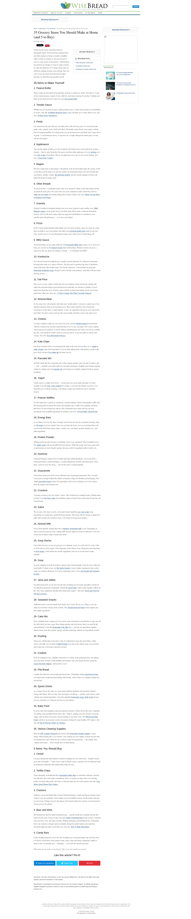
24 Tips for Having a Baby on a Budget (51, 723)
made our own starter (41, 194)
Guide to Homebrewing (74, 817)
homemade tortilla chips (67, 775)
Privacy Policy (91, 913)
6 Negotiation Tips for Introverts (125, 93)
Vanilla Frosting (61, 644)
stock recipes (39, 551)
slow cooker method (54, 386)
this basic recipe (49, 498)
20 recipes (39, 425)
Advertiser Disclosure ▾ (49, 19)
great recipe (72, 587)
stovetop (93, 152)
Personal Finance (40, 13)
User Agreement (81, 913)
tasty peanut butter (71, 99)
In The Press (90, 13)
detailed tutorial (81, 323)
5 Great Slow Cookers (45, 158)
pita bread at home (91, 674)
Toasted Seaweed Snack (76, 607)
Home (35, 28)
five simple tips (54, 352)
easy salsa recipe (83, 512)
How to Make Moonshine (80, 827)
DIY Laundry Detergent (48, 733)
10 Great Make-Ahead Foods (87, 411)
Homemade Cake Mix (60, 627)
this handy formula (63, 568)
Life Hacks (78, 13)
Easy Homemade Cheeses (56, 335)
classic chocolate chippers (43, 663)
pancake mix (58, 369)
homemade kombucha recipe (44, 270)
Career (68, 13)
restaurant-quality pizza (77, 231)
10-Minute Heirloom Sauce (57, 112)
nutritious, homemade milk (72, 528)
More (100, 13)
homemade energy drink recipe (82, 697)
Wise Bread (86, 911)
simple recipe (41, 445)
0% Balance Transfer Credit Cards (86, 69)
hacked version (57, 247)
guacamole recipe (45, 481)
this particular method (62, 175)
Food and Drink (51, 28)
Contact (92, 911)
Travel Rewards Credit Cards (84, 62)
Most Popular (108, 67)
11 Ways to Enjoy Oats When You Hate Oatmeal (74, 293)
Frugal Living (56, 13)
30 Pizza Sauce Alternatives (47, 115)
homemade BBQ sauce (74, 244)
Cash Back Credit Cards (83, 66)
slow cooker (41, 155)
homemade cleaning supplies (80, 733)
